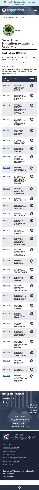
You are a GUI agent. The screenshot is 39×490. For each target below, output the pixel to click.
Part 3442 (6, 341)
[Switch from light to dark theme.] (19, 487)
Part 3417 (6, 220)
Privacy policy (8, 464)
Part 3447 (6, 369)
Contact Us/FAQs (19, 416)
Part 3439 (6, 331)
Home (3, 17)
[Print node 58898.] (31, 323)
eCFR (12, 74)
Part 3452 (6, 376)
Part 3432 (6, 305)
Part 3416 (6, 214)
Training (34, 410)
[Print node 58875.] (31, 286)
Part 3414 (6, 198)
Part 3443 (6, 352)
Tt (32, 488)
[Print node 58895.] (31, 313)
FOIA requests (8, 451)
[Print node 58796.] (31, 189)
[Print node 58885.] (31, 305)
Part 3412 (6, 176)
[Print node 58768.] (31, 148)
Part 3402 (6, 95)
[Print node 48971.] (31, 140)
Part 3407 (6, 148)
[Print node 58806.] (31, 205)
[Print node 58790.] (31, 176)
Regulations (12, 17)
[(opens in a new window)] (6, 436)
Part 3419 (6, 230)
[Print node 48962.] (31, 130)
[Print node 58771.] (31, 157)
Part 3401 (6, 86)
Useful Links (32, 405)
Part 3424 (6, 250)
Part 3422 (6, 238)
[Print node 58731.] (31, 95)
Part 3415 (6, 205)
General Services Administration (23, 438)
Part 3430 (6, 286)
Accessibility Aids (19, 423)
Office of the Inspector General (14, 458)
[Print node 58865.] (31, 261)
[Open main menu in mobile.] (35, 10)
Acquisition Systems (30, 413)
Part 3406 (6, 140)
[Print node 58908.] (31, 331)
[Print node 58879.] (31, 295)
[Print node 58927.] (31, 376)
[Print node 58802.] (31, 198)
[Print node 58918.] (31, 352)
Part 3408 (6, 157)
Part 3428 (6, 277)
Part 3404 (6, 119)
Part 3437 (6, 323)
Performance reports (10, 461)
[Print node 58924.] (31, 369)
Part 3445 (6, 361)
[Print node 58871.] (31, 277)
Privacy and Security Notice (19, 420)
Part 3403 (6, 105)
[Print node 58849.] (31, 238)
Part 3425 (6, 261)
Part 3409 (6, 168)
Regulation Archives (11, 59)
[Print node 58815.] (31, 214)
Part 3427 (6, 269)
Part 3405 (6, 130)
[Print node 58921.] (31, 361)
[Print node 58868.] (31, 269)
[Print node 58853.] (31, 250)
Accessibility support (10, 448)
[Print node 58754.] (31, 119)
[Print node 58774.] (31, 168)
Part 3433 (6, 313)
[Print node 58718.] (31, 86)
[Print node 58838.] (31, 230)
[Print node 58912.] (31, 341)
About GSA (7, 444)
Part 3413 (6, 189)
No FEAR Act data (9, 454)
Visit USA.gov (8, 476)
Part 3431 (6, 295)
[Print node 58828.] (31, 220)
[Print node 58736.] (31, 105)
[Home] (16, 10)
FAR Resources (32, 408)
